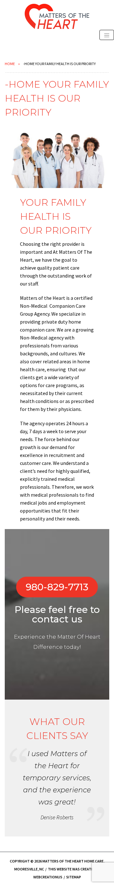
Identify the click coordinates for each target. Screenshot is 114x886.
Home (10, 63)
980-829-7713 (57, 587)
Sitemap (73, 877)
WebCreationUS (47, 877)
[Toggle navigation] (106, 35)
